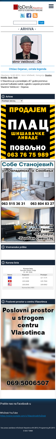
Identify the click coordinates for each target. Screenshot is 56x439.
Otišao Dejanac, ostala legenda (27, 69)
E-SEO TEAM (28, 431)
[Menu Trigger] (51, 6)
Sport (10, 78)
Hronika (4, 78)
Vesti (15, 78)
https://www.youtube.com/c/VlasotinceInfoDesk (23, 416)
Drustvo (48, 75)
